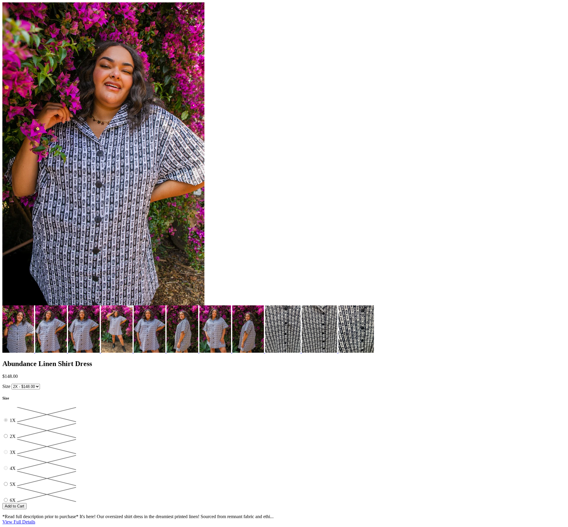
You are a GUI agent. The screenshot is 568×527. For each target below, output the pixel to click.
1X (13, 420)
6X (13, 500)
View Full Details (18, 521)
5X (13, 484)
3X (13, 452)
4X (13, 468)
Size (6, 386)
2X (13, 436)
